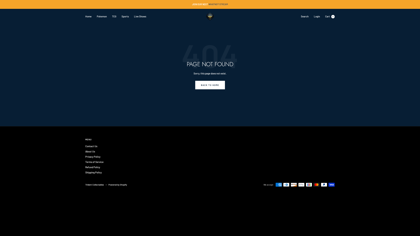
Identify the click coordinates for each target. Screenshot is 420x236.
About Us (90, 151)
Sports (125, 16)
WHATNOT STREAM (218, 4)
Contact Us (91, 146)
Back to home (210, 85)
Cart (329, 16)
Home (88, 16)
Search (305, 16)
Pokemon (102, 16)
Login (317, 16)
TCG (114, 16)
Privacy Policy (92, 156)
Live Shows (140, 16)
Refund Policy (92, 167)
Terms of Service (94, 161)
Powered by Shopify (117, 184)
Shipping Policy (93, 172)
